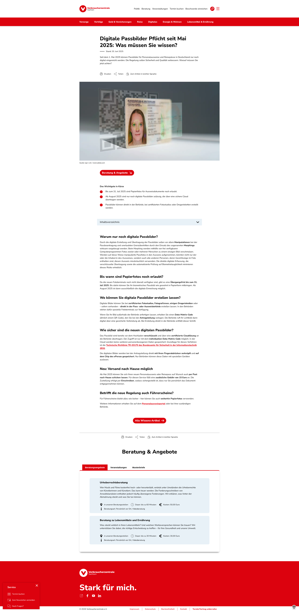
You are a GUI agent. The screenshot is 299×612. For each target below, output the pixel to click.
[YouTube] (93, 596)
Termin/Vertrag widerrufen (205, 609)
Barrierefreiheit (167, 609)
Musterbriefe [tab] (138, 467)
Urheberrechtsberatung (114, 482)
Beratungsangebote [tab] (95, 467)
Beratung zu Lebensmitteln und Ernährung (125, 520)
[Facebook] (87, 596)
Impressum (134, 609)
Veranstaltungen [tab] (118, 467)
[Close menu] (36, 585)
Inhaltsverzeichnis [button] (109, 222)
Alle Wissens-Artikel (147, 420)
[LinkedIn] (99, 596)
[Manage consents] (294, 607)
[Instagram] (81, 596)
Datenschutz (150, 609)
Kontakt (183, 609)
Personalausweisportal (153, 403)
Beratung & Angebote (115, 172)
